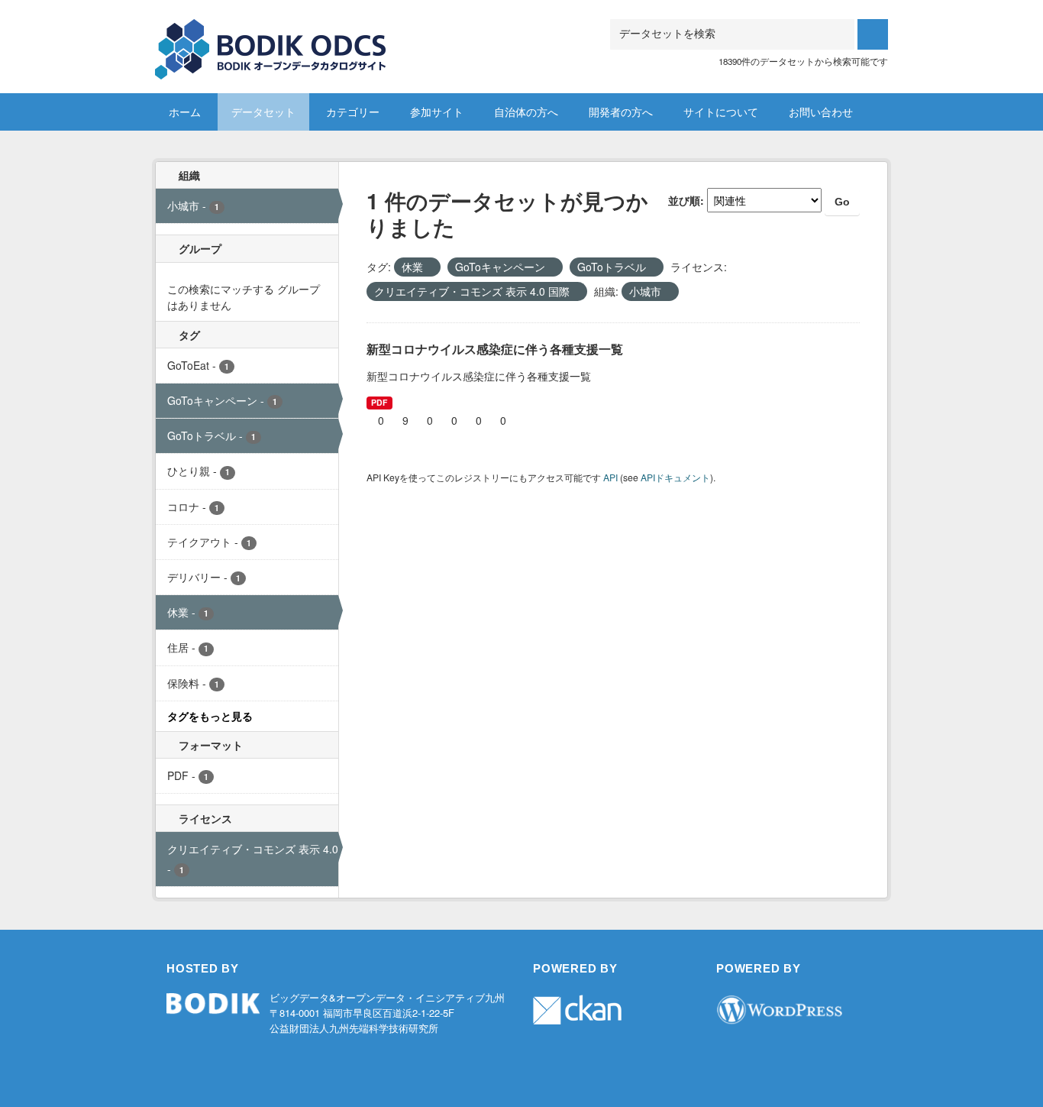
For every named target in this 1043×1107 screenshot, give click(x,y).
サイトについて (720, 111)
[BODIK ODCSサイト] (271, 37)
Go (842, 202)
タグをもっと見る (210, 715)
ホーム (185, 111)
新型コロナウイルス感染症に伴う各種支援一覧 (495, 349)
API (610, 477)
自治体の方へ (526, 111)
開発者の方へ (621, 111)
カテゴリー (352, 111)
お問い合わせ (821, 111)
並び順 (684, 200)
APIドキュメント (675, 477)
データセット (263, 111)
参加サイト (436, 111)
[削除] (429, 267)
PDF (379, 402)
